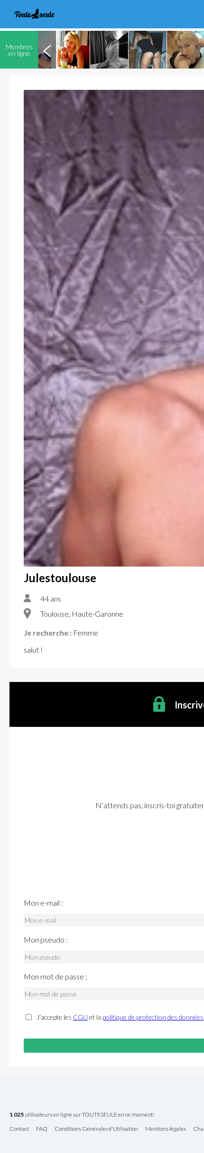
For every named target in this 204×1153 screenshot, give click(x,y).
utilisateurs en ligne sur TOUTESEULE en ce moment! (81, 1115)
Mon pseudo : (46, 939)
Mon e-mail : (43, 903)
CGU (80, 1017)
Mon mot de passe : (55, 976)
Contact (19, 1129)
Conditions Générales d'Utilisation (96, 1129)
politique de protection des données (153, 1017)
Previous (47, 50)
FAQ (41, 1129)
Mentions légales (165, 1129)
